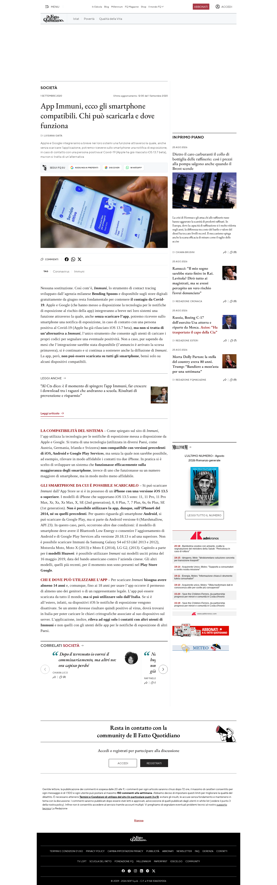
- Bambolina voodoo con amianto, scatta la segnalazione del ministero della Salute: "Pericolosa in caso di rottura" (202, 549)
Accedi (123, 763)
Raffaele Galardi (155, 678)
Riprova (138, 820)
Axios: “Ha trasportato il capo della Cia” (195, 330)
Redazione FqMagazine (189, 379)
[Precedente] (45, 669)
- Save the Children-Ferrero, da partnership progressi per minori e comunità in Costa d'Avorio (199, 595)
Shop (143, 6)
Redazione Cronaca (187, 301)
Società (49, 87)
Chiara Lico (60, 672)
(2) (64, 677)
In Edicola (97, 6)
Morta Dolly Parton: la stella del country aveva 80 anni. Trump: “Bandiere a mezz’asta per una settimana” (195, 364)
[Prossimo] (163, 669)
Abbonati (201, 6)
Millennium (117, 6)
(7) (235, 340)
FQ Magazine (132, 6)
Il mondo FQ (154, 6)
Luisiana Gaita (51, 135)
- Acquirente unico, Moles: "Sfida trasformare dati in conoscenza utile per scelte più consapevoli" (203, 586)
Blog (106, 6)
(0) (234, 252)
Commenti (51, 259)
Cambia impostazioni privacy (125, 851)
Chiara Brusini (183, 252)
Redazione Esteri (185, 340)
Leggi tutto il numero (204, 515)
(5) (156, 682)
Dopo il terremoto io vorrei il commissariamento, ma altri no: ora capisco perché (87, 659)
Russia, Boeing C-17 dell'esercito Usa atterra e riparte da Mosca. (191, 322)
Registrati (154, 763)
